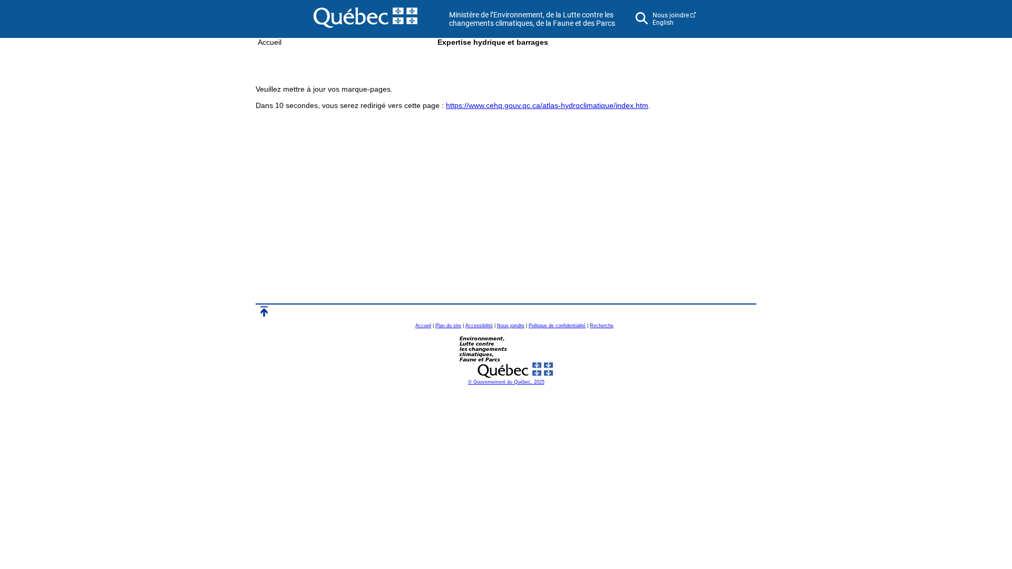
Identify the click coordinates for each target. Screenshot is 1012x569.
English (663, 22)
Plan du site (448, 325)
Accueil (269, 42)
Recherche (602, 325)
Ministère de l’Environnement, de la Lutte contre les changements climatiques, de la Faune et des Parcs (532, 19)
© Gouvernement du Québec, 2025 (506, 382)
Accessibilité (479, 325)
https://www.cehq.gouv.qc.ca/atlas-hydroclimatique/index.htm (547, 105)
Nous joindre (671, 15)
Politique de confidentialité (557, 325)
